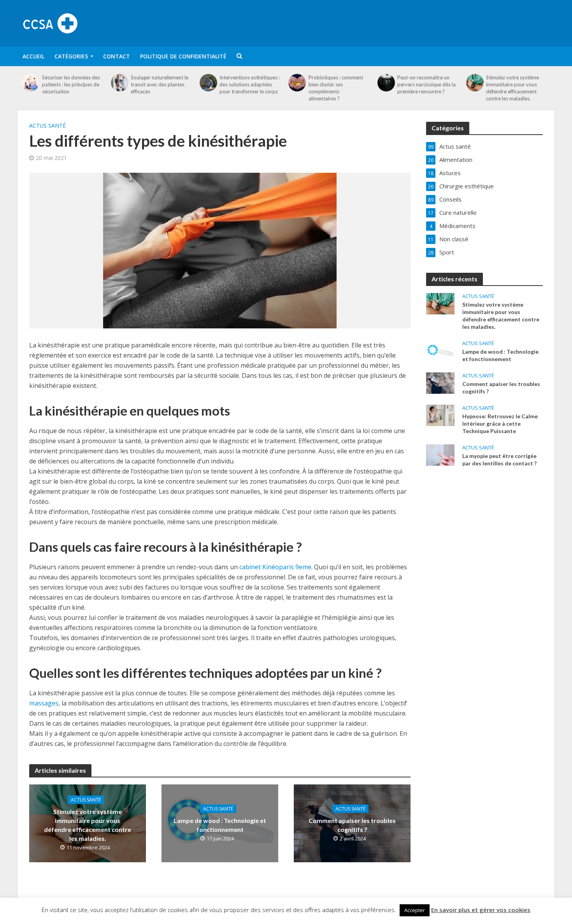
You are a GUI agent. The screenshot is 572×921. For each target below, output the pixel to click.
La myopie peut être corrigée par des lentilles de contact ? (499, 460)
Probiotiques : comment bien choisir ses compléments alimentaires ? (336, 88)
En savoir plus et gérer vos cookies (480, 910)
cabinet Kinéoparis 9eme (275, 567)
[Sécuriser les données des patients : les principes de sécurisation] (30, 82)
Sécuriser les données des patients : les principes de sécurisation (71, 84)
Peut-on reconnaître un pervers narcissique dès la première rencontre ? (426, 84)
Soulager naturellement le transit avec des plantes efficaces (159, 84)
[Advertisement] (412, 22)
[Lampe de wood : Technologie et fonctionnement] (440, 350)
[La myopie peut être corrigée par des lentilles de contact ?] (440, 454)
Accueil (33, 56)
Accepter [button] (414, 910)
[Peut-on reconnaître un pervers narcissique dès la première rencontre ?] (386, 82)
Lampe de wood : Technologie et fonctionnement (220, 825)
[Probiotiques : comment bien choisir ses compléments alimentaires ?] (297, 82)
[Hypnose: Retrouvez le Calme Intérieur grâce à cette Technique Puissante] (440, 414)
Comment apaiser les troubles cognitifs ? (352, 824)
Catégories (71, 56)
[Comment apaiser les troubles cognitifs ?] (440, 382)
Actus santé (47, 125)
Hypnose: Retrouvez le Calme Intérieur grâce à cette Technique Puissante (500, 423)
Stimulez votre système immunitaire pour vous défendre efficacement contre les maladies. (512, 88)
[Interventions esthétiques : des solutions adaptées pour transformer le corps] (208, 82)
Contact (116, 56)
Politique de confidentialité (183, 56)
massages (43, 703)
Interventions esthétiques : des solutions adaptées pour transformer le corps (249, 84)
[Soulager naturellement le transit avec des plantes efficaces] (119, 82)
